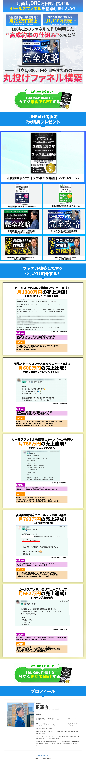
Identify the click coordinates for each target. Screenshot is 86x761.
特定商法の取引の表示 (43, 755)
